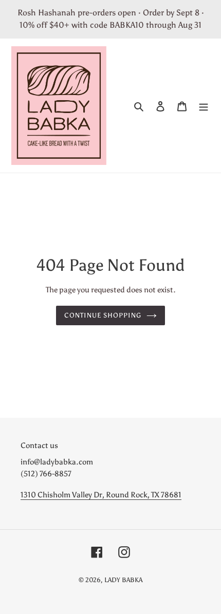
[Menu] (203, 105)
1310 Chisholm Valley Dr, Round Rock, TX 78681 (101, 494)
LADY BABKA (123, 580)
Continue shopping (103, 315)
